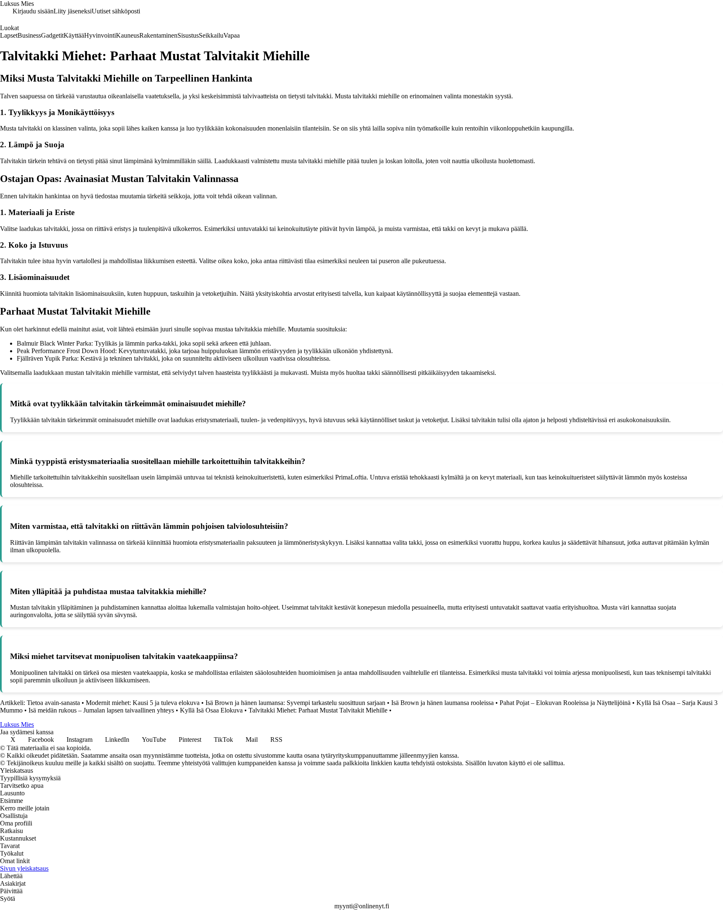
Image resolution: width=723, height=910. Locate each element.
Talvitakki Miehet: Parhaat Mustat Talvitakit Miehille (318, 710)
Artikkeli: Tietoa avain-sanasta (40, 702)
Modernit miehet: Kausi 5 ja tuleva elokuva (143, 702)
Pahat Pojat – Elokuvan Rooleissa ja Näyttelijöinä (565, 702)
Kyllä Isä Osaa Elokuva (211, 710)
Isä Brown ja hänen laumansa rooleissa (442, 702)
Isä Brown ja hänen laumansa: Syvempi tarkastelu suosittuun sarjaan (295, 702)
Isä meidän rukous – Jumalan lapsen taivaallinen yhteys (101, 710)
